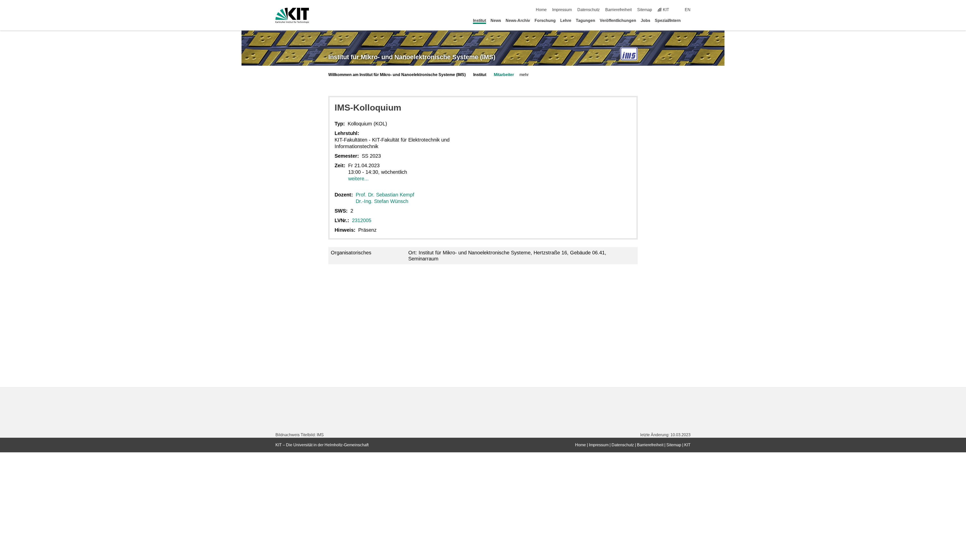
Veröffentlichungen (618, 20)
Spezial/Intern (668, 20)
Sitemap (644, 10)
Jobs (645, 20)
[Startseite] (689, 20)
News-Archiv (518, 20)
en (688, 10)
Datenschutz (588, 10)
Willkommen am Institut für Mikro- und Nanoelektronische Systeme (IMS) (397, 75)
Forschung (545, 20)
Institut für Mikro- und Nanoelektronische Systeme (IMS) (411, 56)
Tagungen (585, 20)
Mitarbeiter (504, 75)
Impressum (562, 10)
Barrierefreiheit (618, 10)
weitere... (358, 178)
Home (541, 10)
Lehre (565, 20)
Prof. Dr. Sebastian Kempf (385, 194)
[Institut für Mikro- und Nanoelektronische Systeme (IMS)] (629, 54)
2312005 (361, 220)
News (496, 20)
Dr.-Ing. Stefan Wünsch (382, 201)
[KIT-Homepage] (292, 15)
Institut (479, 20)
